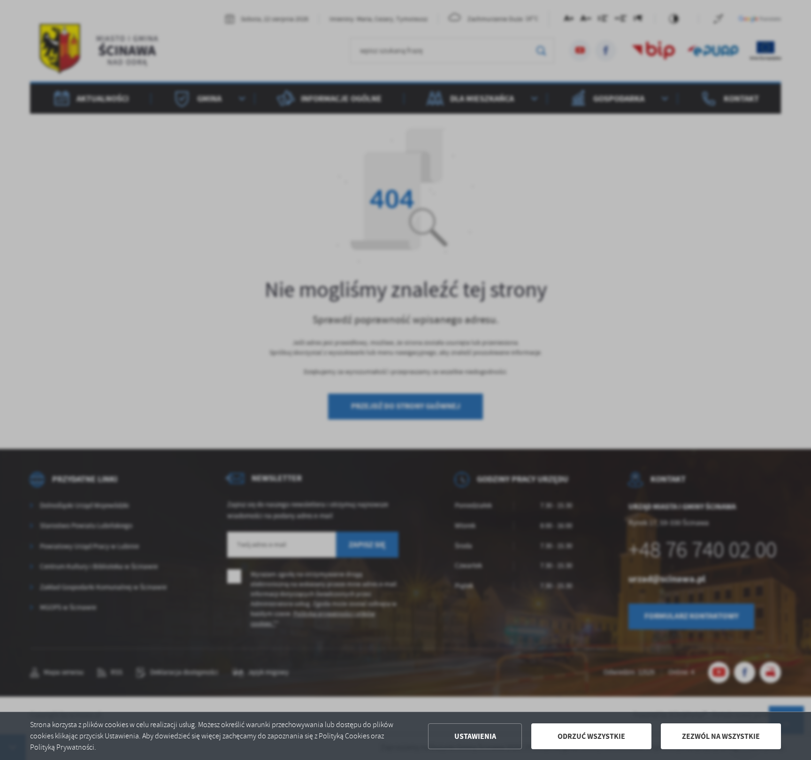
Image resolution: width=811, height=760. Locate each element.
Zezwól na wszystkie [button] (721, 736)
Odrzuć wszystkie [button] (591, 736)
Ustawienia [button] (475, 736)
